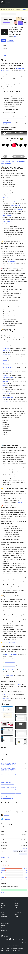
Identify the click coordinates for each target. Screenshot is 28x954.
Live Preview (10, 40)
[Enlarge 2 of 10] (11, 714)
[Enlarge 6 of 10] (25, 708)
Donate (17, 916)
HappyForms (6, 381)
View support (14, 827)
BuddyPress (4, 930)
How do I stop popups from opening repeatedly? (7, 783)
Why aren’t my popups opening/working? (11, 793)
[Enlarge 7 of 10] (25, 716)
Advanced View (5, 857)
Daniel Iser (16, 36)
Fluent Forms (6, 364)
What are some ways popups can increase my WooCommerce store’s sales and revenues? (9, 769)
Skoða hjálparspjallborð (6, 892)
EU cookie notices (7, 197)
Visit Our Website (7, 116)
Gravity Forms (6, 350)
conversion (16, 851)
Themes (16, 903)
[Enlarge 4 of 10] (11, 729)
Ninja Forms (6, 348)
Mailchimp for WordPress (9, 367)
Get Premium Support (10, 658)
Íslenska (6, 936)
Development (6, 52)
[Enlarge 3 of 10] (11, 721)
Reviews (5, 48)
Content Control (7, 694)
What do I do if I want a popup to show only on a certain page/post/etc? (10, 788)
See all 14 (25, 848)
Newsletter (5, 401)
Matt (3, 925)
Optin (25, 851)
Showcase (17, 901)
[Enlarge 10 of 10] (25, 739)
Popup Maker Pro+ (16, 205)
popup (21, 853)
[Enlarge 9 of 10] (25, 731)
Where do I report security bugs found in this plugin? (7, 797)
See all (25, 880)
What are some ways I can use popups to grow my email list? (8, 764)
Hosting (3, 905)
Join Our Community (10, 662)
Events (16, 914)
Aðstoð (4, 55)
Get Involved (18, 912)
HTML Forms (6, 393)
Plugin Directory (4, 5)
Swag (17, 919)
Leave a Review (9, 675)
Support (3, 914)
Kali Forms (5, 385)
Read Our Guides (7, 122)
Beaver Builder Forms (8, 397)
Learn (2, 912)
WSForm (5, 360)
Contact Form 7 (7, 354)
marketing (21, 851)
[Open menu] (26, 2)
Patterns (17, 907)
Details (4, 45)
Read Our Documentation (11, 654)
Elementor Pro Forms (8, 377)
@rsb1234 (7, 238)
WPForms (5, 356)
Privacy (3, 907)
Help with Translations (10, 669)
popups (24, 853)
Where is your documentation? (8, 774)
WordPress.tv (5, 919)
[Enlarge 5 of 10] (11, 737)
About (2, 901)
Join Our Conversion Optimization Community (14, 118)
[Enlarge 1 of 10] (11, 708)
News (2, 903)
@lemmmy (20, 502)
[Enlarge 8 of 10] (25, 724)
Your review (4, 880)
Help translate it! (23, 9)
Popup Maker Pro (12, 201)
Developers (4, 916)
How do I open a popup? (7, 779)
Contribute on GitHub (10, 666)
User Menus (6, 698)
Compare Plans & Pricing (9, 642)
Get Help (5, 124)
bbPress (4, 928)
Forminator (5, 375)
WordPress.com (5, 923)
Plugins (16, 905)
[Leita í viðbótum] (15, 14)
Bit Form (5, 389)
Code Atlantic (18, 684)
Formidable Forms (7, 371)
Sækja (3, 40)
